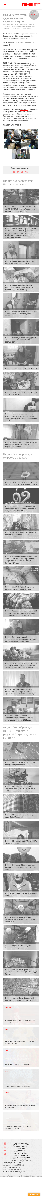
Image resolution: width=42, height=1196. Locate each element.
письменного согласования (35, 1176)
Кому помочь (21, 1148)
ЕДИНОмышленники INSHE (21, 1145)
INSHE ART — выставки (21, 1153)
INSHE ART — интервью (21, 1155)
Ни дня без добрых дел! (21, 1147)
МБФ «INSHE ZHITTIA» (21, 1143)
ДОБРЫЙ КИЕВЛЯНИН (28, 26)
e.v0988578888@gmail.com (17, 1171)
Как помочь (21, 1150)
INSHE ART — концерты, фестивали (21, 1159)
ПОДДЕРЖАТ (8, 125)
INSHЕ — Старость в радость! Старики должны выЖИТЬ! (18, 25)
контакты (24, 109)
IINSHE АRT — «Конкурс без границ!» (21, 1161)
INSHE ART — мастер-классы (21, 1157)
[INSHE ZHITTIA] (31, 4)
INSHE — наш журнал (21, 1152)
